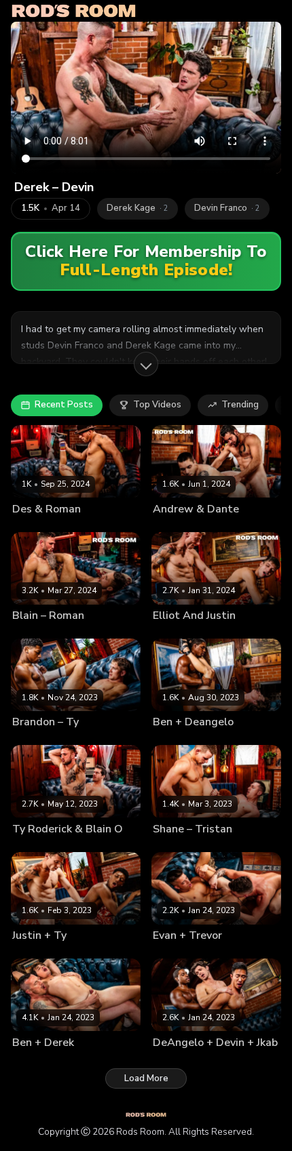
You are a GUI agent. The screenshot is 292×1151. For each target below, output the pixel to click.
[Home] (73, 10)
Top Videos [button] (157, 405)
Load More (146, 1078)
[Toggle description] (146, 364)
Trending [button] (240, 405)
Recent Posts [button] (64, 405)
